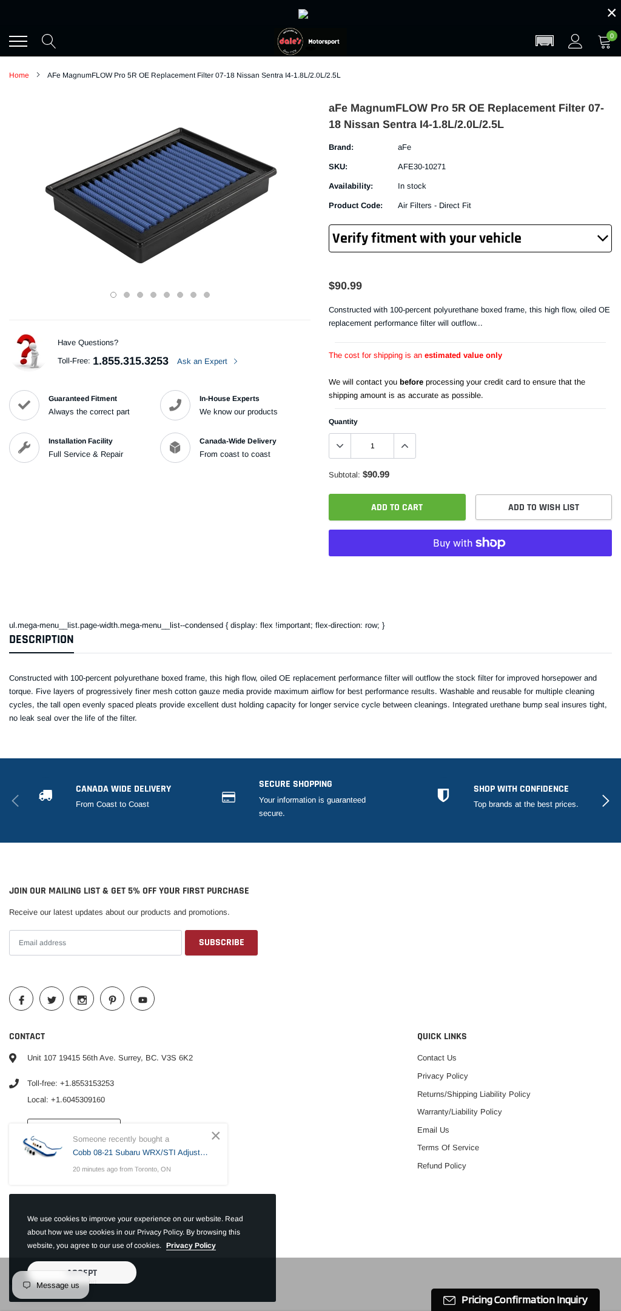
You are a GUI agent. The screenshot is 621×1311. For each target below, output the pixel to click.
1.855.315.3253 (131, 361)
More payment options (470, 572)
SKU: (338, 166)
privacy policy (191, 1245)
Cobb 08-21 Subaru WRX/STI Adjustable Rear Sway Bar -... (141, 1152)
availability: (351, 185)
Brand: (341, 147)
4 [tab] (153, 295)
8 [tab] (207, 295)
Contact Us (437, 1057)
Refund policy (441, 1165)
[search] (49, 41)
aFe (404, 147)
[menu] (18, 41)
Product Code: (356, 205)
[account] (575, 40)
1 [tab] (113, 295)
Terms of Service (448, 1147)
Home (19, 75)
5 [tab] (167, 295)
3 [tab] (140, 295)
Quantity (343, 421)
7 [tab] (193, 295)
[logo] (310, 41)
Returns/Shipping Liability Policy (474, 1094)
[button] (544, 41)
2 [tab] (127, 295)
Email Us (433, 1129)
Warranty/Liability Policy (459, 1111)
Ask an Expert (203, 361)
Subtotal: (344, 474)
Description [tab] (41, 639)
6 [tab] (180, 295)
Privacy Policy (442, 1075)
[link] (310, 13)
